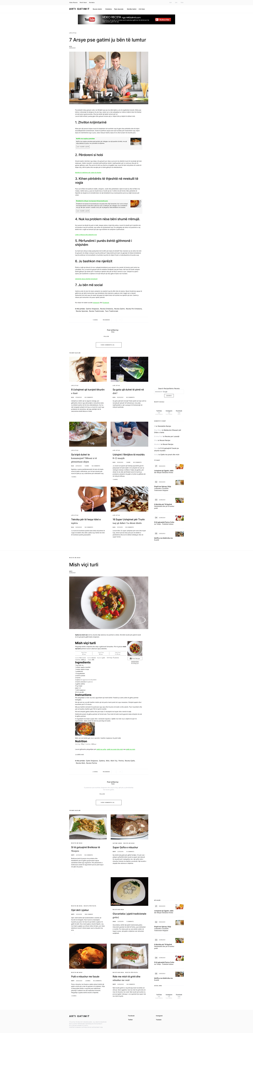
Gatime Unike (117, 843)
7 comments (130, 921)
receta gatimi (119, 309)
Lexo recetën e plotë (83, 146)
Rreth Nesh (83, 2)
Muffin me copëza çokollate (85, 138)
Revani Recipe (165, 440)
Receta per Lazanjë (172, 436)
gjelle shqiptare (92, 761)
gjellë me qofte (101, 749)
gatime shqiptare (92, 309)
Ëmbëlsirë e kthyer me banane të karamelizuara (92, 201)
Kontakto (92, 2)
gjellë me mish (130, 749)
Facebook (106, 302)
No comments (89, 397)
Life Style (72, 33)
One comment (89, 914)
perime (121, 761)
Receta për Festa (90, 906)
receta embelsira (106, 309)
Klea (70, 46)
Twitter (130, 1019)
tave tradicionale (111, 311)
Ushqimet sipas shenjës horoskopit (86, 279)
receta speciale (82, 311)
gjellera (102, 761)
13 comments (130, 851)
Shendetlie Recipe (164, 426)
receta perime (91, 763)
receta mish (80, 763)
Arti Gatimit (79, 8)
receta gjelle (130, 761)
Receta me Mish (74, 557)
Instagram (96, 302)
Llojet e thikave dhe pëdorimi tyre (86, 234)
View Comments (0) (107, 345)
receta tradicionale (96, 311)
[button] (132, 661)
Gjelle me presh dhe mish (169, 455)
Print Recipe (136, 658)
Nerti (70, 571)
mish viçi (114, 761)
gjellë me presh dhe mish (115, 749)
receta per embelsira (134, 309)
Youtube (158, 1019)
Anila (114, 921)
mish (107, 761)
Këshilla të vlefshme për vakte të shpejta (88, 172)
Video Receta (73, 2)
